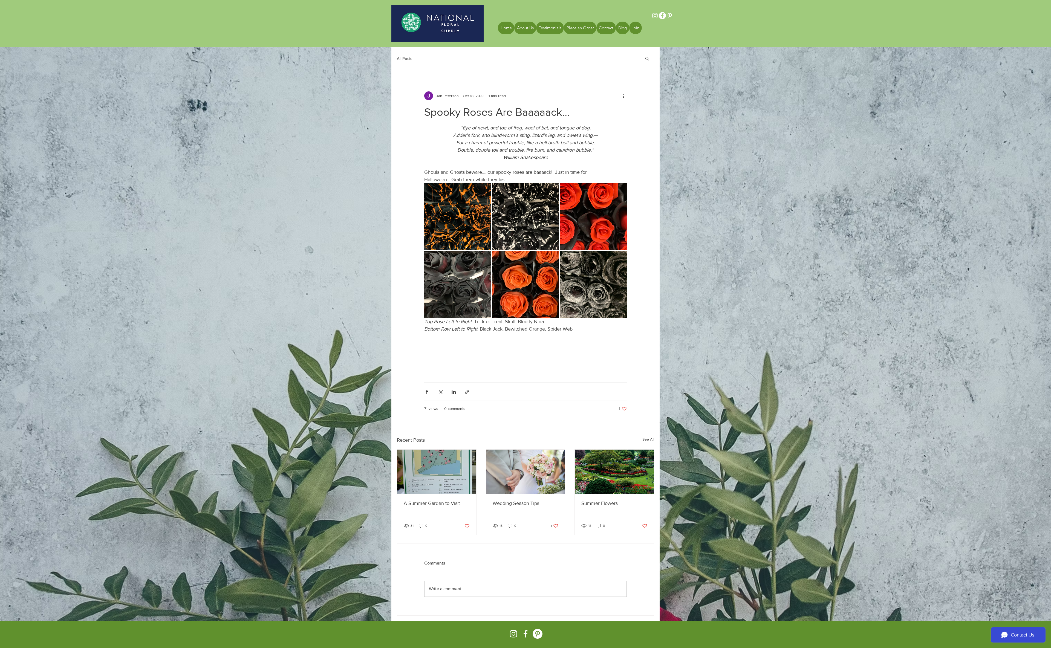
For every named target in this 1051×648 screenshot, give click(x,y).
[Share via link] (467, 391)
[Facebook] (662, 15)
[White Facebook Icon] (525, 634)
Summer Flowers (599, 503)
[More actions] (623, 95)
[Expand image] (457, 216)
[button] (647, 58)
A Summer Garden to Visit (432, 503)
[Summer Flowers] (614, 472)
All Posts (404, 58)
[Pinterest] (669, 15)
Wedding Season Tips (516, 503)
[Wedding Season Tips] (525, 472)
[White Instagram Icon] (513, 634)
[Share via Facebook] (426, 391)
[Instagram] (655, 15)
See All (648, 439)
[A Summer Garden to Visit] (436, 472)
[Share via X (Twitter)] (440, 391)
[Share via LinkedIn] (453, 391)
